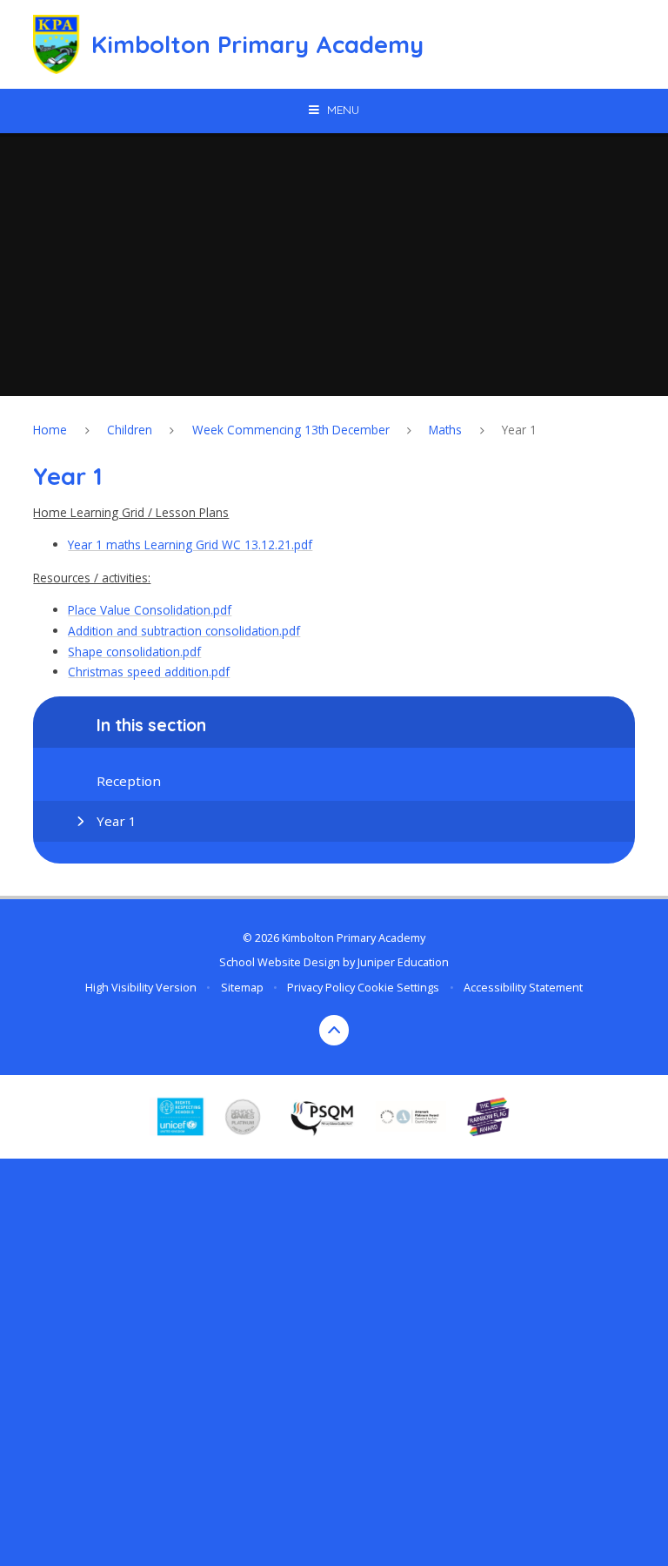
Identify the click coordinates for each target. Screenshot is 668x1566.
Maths (445, 429)
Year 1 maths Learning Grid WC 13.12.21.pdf (190, 544)
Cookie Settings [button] (398, 987)
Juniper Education (403, 962)
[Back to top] (334, 1030)
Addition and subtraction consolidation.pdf (184, 630)
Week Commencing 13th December (291, 429)
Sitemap (242, 987)
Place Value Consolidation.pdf (149, 610)
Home (50, 429)
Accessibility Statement (523, 987)
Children (129, 429)
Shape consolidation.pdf (134, 651)
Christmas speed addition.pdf (149, 671)
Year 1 (519, 429)
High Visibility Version (141, 987)
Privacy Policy (321, 987)
